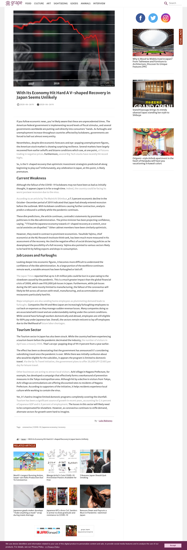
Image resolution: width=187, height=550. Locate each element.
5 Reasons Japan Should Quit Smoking (93, 476)
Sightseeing (61, 3)
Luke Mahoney (105, 421)
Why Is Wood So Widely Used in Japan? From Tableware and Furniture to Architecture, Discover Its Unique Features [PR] (152, 62)
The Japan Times (25, 276)
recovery (61, 427)
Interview (99, 3)
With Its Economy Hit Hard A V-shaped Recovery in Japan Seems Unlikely (63, 95)
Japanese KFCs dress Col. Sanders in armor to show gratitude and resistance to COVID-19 (62, 512)
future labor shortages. (53, 323)
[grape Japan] (18, 439)
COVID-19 (37, 427)
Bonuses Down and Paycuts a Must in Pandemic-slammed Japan (93, 512)
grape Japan (14, 4)
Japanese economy (49, 427)
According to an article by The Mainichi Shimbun (42, 198)
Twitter (153, 18)
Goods (74, 3)
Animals (85, 3)
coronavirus (27, 427)
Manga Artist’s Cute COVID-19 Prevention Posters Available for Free (62, 477)
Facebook (140, 18)
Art (49, 3)
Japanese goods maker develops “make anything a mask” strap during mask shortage (28, 512)
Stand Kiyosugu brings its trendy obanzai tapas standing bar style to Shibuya (151, 112)
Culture (39, 3)
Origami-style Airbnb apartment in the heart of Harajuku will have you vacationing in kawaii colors (153, 161)
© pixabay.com (109, 85)
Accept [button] (173, 545)
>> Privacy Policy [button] (52, 547)
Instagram (165, 18)
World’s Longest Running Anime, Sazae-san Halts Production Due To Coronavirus (28, 477)
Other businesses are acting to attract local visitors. (43, 371)
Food (28, 3)
